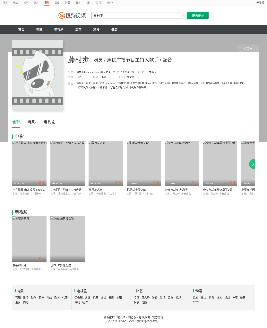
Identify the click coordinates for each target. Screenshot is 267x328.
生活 (162, 297)
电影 (39, 29)
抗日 (95, 297)
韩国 (65, 297)
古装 (87, 297)
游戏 (178, 297)
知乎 (26, 2)
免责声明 (144, 317)
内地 (26, 302)
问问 (88, 2)
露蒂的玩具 (19, 265)
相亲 (136, 302)
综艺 (78, 29)
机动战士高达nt (136, 189)
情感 (136, 297)
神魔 (235, 297)
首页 (21, 29)
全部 (16, 122)
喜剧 (18, 297)
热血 (203, 297)
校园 (242, 297)
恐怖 (41, 297)
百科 (98, 2)
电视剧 (59, 29)
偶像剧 (78, 297)
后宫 (196, 297)
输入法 (121, 317)
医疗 (57, 2)
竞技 (144, 302)
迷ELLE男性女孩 (61, 265)
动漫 (96, 29)
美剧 (119, 297)
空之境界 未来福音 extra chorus (32, 189)
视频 (46, 2)
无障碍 (260, 2)
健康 (114, 29)
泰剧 (111, 297)
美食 (170, 297)
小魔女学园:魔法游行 (254, 189)
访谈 (155, 297)
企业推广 (109, 317)
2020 (196, 302)
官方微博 (157, 317)
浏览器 (132, 317)
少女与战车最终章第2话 (217, 189)
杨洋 (85, 302)
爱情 (26, 297)
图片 (36, 2)
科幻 (49, 297)
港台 (18, 302)
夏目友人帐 (95, 189)
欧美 (57, 297)
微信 (15, 2)
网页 (5, 2)
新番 (211, 297)
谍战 (103, 297)
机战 (227, 297)
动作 (33, 297)
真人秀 (146, 297)
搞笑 (219, 297)
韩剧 (77, 302)
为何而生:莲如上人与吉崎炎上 (69, 189)
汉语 (67, 2)
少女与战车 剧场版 (176, 189)
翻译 (77, 2)
